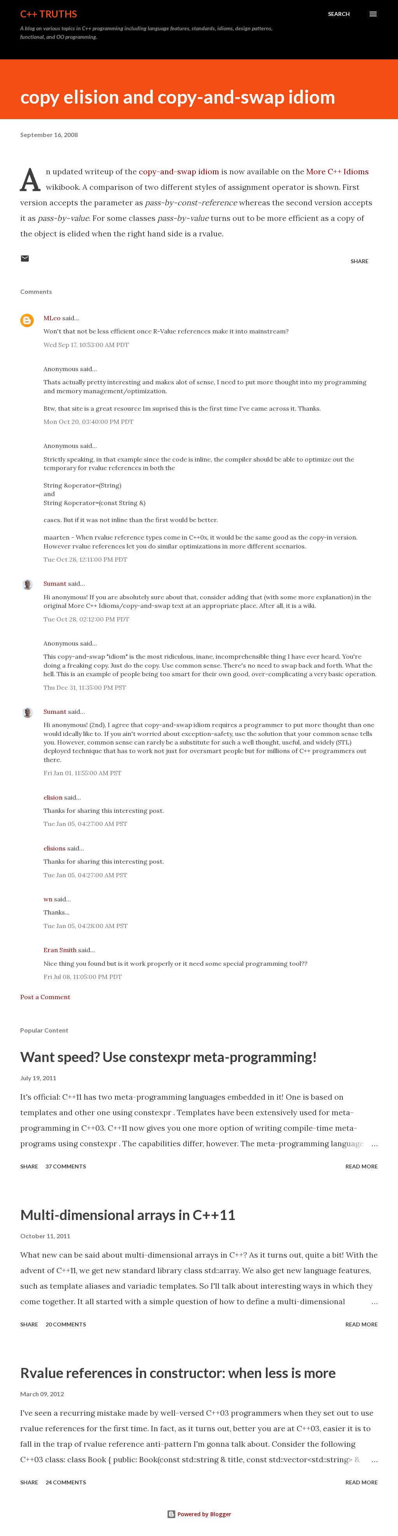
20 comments (65, 1324)
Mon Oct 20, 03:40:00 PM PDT (89, 421)
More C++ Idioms (337, 171)
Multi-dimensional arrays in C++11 (128, 1214)
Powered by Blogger (203, 1514)
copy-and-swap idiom (179, 171)
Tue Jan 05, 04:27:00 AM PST (85, 824)
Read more (362, 1166)
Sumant (55, 583)
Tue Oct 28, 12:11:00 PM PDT (85, 559)
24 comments (65, 1482)
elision (53, 797)
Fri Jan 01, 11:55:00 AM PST (83, 773)
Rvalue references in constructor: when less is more (178, 1372)
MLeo (52, 318)
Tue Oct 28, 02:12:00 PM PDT (86, 619)
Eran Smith (60, 950)
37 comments (65, 1166)
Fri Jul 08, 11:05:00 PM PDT (83, 977)
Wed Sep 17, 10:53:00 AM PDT (86, 345)
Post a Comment (45, 997)
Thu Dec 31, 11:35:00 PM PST (85, 687)
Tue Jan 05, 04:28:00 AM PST (86, 926)
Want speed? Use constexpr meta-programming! (168, 1056)
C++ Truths (48, 13)
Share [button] (359, 261)
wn (48, 899)
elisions (55, 848)
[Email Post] (25, 261)
